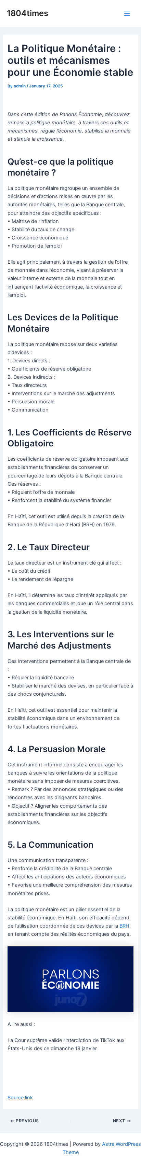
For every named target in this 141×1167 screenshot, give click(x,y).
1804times (27, 13)
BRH (124, 926)
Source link (20, 1098)
